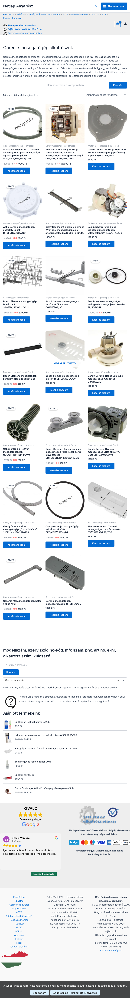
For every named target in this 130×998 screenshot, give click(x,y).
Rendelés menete (79, 14)
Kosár (19, 942)
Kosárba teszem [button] (17, 170)
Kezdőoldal (8, 14)
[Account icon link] (125, 23)
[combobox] (65, 680)
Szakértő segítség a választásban (25, 33)
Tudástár (94, 14)
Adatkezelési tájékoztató (19, 916)
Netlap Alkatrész (18, 6)
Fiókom (19, 939)
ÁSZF (65, 14)
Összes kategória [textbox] (62, 680)
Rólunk (6, 18)
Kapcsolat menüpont (111, 950)
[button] (96, 6)
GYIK (104, 14)
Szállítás (20, 14)
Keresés (11, 672)
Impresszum (54, 14)
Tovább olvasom (59, 390)
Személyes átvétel (36, 14)
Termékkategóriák (19, 946)
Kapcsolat (17, 18)
